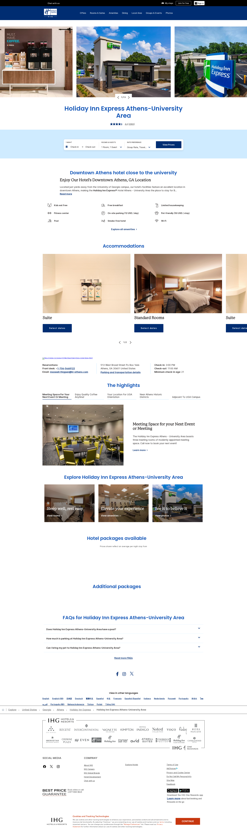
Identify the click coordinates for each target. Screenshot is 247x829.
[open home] (4, 710)
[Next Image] (128, 97)
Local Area (137, 13)
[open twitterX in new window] (130, 674)
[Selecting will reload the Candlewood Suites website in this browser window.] (194, 740)
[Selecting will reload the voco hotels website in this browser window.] (171, 729)
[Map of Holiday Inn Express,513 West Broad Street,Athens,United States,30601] (67, 358)
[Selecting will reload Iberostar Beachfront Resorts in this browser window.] (52, 740)
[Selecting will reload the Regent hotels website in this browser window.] (65, 729)
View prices (169, 144)
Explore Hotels (131, 765)
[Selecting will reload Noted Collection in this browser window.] (157, 729)
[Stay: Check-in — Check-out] (81, 147)
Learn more (139, 450)
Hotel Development (92, 777)
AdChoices (171, 768)
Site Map (170, 780)
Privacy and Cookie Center (178, 773)
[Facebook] (45, 766)
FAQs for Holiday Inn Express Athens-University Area (123, 617)
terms (162, 822)
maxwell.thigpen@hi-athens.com (69, 372)
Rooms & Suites (97, 13)
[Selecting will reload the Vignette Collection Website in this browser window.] (109, 729)
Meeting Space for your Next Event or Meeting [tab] (55, 395)
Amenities (113, 13)
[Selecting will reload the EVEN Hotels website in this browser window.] (82, 740)
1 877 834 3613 (75, 792)
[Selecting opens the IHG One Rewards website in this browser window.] (185, 747)
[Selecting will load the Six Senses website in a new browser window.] (51, 729)
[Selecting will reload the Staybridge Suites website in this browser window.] (163, 740)
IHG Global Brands (92, 773)
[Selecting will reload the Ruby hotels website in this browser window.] (183, 729)
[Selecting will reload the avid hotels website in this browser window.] (134, 740)
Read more (66, 194)
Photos (169, 13)
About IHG (88, 765)
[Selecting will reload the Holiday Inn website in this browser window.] (110, 740)
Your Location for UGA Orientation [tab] (119, 395)
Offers (83, 13)
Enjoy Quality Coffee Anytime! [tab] (86, 395)
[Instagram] (58, 766)
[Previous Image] (118, 97)
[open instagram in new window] (123, 674)
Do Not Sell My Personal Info (179, 776)
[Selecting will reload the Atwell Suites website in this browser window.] (147, 740)
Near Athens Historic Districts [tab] (151, 395)
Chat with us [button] (54, 3)
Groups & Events (154, 13)
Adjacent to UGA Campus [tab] (186, 397)
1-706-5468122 (66, 368)
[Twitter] (51, 766)
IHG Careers (89, 769)
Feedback (171, 784)
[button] (199, 3)
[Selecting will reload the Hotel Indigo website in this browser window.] (143, 729)
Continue (188, 821)
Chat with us (89, 781)
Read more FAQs (123, 658)
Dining (125, 13)
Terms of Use (172, 765)
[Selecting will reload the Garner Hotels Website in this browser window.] (123, 740)
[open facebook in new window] (116, 674)
